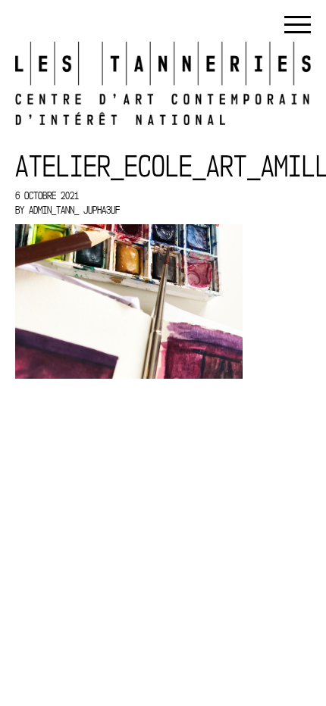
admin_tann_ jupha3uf (74, 210)
